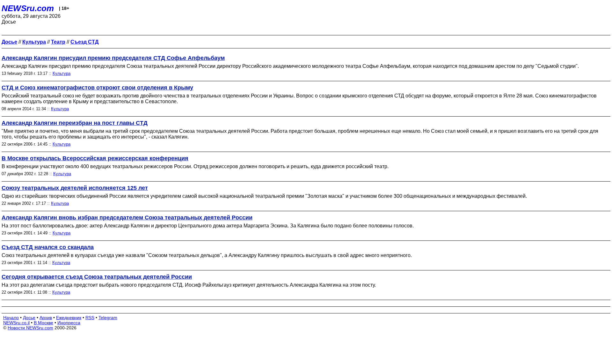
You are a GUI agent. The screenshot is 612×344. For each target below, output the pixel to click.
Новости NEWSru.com (30, 327)
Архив (46, 317)
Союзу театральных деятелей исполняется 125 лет (75, 188)
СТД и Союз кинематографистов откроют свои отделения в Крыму (97, 87)
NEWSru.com (28, 8)
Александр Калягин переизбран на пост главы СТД (75, 123)
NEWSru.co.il (16, 322)
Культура (61, 73)
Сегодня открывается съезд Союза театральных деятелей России (97, 277)
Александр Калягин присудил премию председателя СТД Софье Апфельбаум (113, 58)
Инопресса (68, 322)
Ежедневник (68, 317)
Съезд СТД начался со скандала (48, 247)
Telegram (107, 317)
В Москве (43, 322)
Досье (29, 317)
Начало (11, 317)
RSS (89, 317)
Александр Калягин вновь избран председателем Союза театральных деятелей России (127, 217)
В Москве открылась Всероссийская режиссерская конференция (95, 158)
